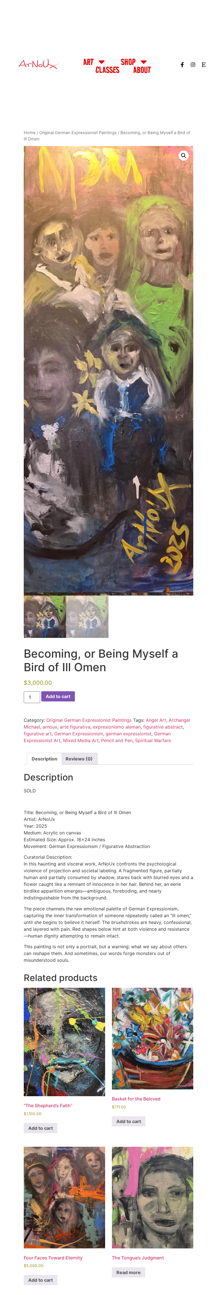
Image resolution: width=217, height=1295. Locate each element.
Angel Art (156, 720)
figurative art (38, 733)
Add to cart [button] (40, 1128)
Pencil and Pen (117, 740)
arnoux (50, 727)
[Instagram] (193, 64)
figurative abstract (163, 727)
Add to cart (58, 696)
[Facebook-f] (182, 64)
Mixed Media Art (81, 740)
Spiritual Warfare (153, 740)
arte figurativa (75, 727)
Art (88, 61)
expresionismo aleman (117, 727)
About (142, 70)
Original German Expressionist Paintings (78, 132)
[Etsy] (203, 64)
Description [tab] (44, 759)
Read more (128, 1272)
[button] (184, 156)
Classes (107, 70)
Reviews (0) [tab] (79, 759)
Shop (128, 61)
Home (30, 132)
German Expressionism (78, 733)
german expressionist (128, 733)
